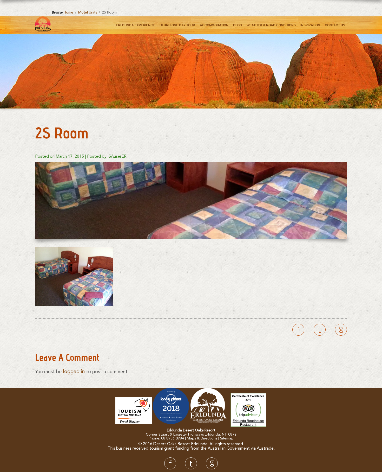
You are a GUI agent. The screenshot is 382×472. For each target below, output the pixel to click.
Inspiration (310, 25)
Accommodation (214, 25)
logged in (74, 371)
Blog (237, 25)
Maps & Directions (202, 438)
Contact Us (335, 25)
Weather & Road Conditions (271, 25)
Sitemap (227, 438)
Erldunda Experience (135, 25)
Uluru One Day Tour (177, 25)
